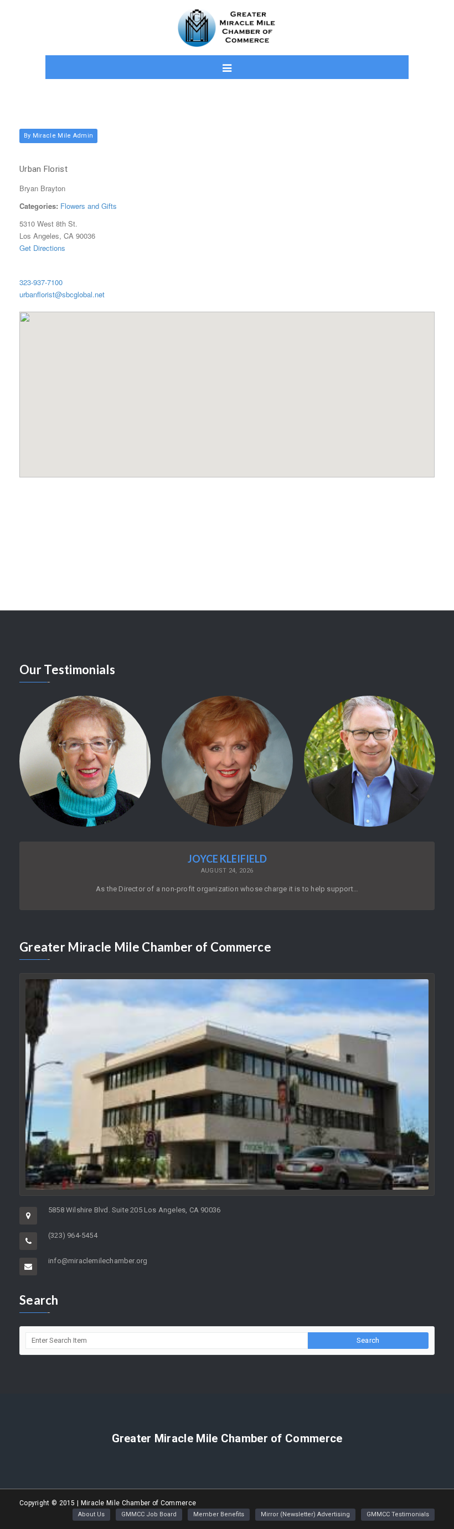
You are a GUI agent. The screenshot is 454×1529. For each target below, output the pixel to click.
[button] (227, 388)
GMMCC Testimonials (398, 1514)
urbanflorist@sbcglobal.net (62, 294)
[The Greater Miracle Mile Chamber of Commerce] (227, 27)
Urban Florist (43, 169)
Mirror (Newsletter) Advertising (305, 1514)
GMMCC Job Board (149, 1514)
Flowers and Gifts (88, 206)
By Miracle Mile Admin (58, 135)
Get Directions (42, 248)
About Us (91, 1514)
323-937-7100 (41, 282)
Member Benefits (218, 1514)
